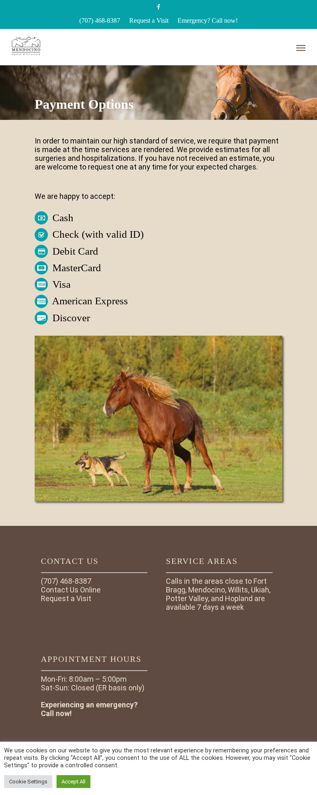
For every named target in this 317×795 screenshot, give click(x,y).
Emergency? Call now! (207, 20)
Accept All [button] (73, 781)
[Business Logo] (136, 46)
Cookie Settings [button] (28, 781)
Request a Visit (148, 20)
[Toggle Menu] (300, 47)
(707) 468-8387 (99, 20)
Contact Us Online (71, 589)
